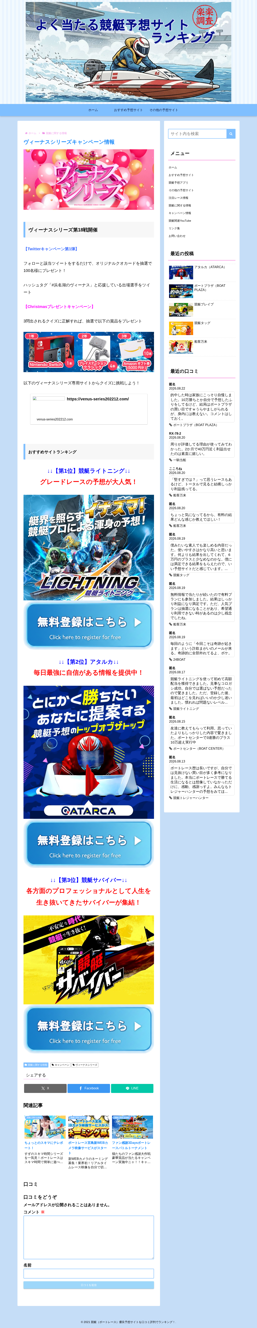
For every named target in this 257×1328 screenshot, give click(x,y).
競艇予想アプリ (178, 182)
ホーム (173, 167)
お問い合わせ (177, 235)
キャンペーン (62, 1064)
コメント (34, 1212)
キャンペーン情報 (180, 213)
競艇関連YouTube (180, 220)
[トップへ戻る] (251, 1322)
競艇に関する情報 (37, 1064)
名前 (27, 1265)
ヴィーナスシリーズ (86, 1064)
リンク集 (174, 228)
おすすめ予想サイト (181, 175)
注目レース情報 (178, 197)
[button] (231, 134)
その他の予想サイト (181, 190)
